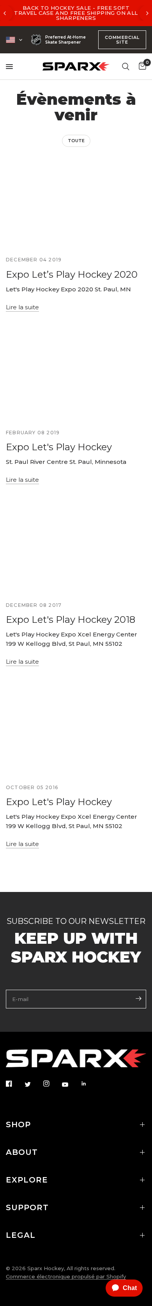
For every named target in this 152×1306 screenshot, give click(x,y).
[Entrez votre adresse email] (138, 998)
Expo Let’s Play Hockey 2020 (72, 274)
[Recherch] (125, 66)
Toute (76, 140)
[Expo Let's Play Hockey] (76, 375)
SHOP (18, 1124)
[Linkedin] (89, 1083)
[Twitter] (33, 1084)
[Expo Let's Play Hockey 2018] (76, 548)
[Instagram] (51, 1083)
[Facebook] (14, 1083)
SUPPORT (27, 1207)
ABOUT (22, 1152)
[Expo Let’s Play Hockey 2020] (76, 203)
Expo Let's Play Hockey (59, 447)
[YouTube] (70, 1084)
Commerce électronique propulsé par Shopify (66, 1276)
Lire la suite (22, 307)
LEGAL (20, 1235)
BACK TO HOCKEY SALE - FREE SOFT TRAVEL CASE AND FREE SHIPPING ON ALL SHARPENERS (76, 13)
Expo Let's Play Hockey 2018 (70, 619)
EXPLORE (27, 1179)
